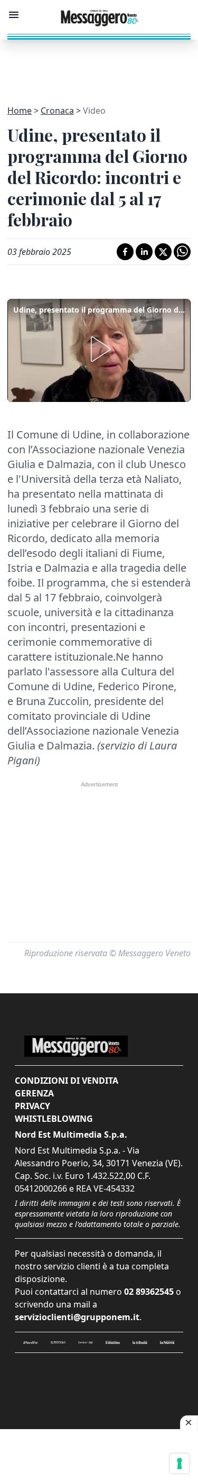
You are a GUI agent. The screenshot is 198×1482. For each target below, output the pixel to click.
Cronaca (57, 110)
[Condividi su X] (163, 251)
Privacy (32, 1106)
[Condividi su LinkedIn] (144, 251)
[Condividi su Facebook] (125, 251)
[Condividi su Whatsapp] (182, 251)
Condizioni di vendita (66, 1080)
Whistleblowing (54, 1118)
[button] (99, 349)
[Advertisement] (99, 66)
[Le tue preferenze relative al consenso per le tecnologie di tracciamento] (179, 1463)
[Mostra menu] (13, 14)
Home (19, 110)
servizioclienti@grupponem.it (77, 1317)
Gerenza (34, 1093)
